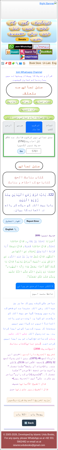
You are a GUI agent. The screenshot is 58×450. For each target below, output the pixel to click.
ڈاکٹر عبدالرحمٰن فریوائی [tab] (35, 286)
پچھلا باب (37, 414)
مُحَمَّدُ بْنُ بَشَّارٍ (36, 241)
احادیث (12, 101)
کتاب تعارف (43, 101)
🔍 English (11, 229)
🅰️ (9, 63)
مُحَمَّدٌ (52, 246)
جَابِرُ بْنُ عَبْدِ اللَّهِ (21, 256)
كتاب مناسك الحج (29, 177)
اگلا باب (21, 414)
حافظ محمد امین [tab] (42, 293)
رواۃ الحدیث (29, 109)
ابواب (26, 101)
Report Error (33, 221)
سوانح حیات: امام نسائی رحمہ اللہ (29, 117)
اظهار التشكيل (13, 221)
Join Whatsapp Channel (29, 72)
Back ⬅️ (29, 422)
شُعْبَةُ (28, 246)
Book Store (35, 63)
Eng (54, 63)
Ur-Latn (47, 63)
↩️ (2, 63)
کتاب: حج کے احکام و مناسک (29, 182)
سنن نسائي (29, 165)
